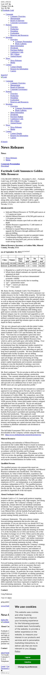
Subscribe (4, 620)
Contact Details (16, 67)
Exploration (14, 33)
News (8, 58)
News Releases (16, 60)
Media (12, 63)
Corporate (9, 14)
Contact (8, 65)
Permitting (14, 31)
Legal (3, 666)
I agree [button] (27, 657)
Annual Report (15, 56)
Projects (9, 25)
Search (3, 75)
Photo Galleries (21, 44)
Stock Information (17, 46)
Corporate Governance (18, 23)
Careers (13, 71)
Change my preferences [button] (27, 667)
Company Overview (18, 16)
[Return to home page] (7, 10)
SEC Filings (14, 54)
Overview (14, 27)
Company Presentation (23, 42)
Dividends (14, 48)
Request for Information (19, 69)
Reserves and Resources (19, 35)
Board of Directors (17, 21)
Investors (9, 37)
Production (14, 29)
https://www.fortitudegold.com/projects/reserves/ (23, 435)
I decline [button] (27, 662)
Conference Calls (16, 52)
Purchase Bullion (16, 50)
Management (15, 18)
